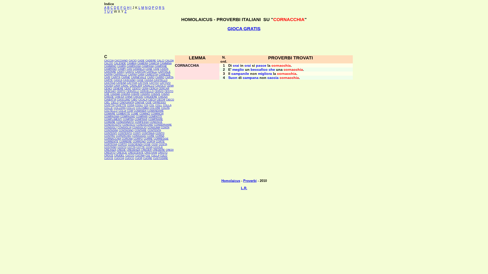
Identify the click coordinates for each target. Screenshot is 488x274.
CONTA (165, 127)
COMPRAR (140, 119)
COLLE (108, 108)
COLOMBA (142, 108)
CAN (129, 68)
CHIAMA (115, 94)
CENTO (136, 88)
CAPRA (132, 74)
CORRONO (139, 141)
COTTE (140, 147)
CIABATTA (110, 99)
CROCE (108, 155)
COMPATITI (155, 116)
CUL (147, 155)
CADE (141, 60)
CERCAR (164, 88)
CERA (145, 88)
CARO (151, 77)
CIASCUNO (123, 99)
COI (146, 105)
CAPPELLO (120, 74)
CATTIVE (143, 82)
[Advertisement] (244, 42)
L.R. (244, 188)
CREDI (170, 149)
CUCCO (129, 155)
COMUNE (109, 122)
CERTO (121, 91)
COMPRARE (155, 119)
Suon (232, 78)
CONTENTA (154, 130)
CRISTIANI (150, 152)
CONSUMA (153, 127)
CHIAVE (155, 94)
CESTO (168, 91)
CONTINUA (148, 133)
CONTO (159, 133)
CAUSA (108, 85)
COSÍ (154, 144)
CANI (156, 68)
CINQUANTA (126, 102)
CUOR (138, 158)
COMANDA (140, 110)
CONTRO (109, 135)
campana (250, 78)
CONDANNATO (125, 122)
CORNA (159, 135)
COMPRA (128, 119)
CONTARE (140, 130)
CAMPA (121, 66)
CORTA (151, 141)
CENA (170, 85)
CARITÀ (115, 77)
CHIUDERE (150, 96)
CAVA (117, 85)
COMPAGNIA (111, 116)
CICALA (142, 99)
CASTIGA (109, 82)
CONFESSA (142, 122)
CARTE (108, 80)
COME (135, 113)
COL (152, 105)
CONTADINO (126, 130)
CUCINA (140, 155)
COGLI (139, 105)
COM (130, 110)
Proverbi (250, 181)
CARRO (159, 77)
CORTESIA (110, 144)
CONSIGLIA (124, 127)
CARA (141, 74)
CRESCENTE (136, 152)
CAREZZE (165, 74)
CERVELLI (132, 91)
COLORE (154, 108)
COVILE (158, 147)
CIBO (134, 99)
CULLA (155, 155)
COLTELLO (111, 110)
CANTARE (110, 71)
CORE (151, 135)
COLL (158, 105)
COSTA (163, 144)
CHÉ (107, 94)
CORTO (122, 144)
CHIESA (119, 96)
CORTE (160, 141)
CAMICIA (154, 63)
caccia (273, 78)
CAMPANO (110, 68)
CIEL (107, 102)
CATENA (121, 82)
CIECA (152, 99)
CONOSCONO (144, 124)
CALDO (108, 63)
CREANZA (110, 149)
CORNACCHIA (112, 138)
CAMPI (122, 68)
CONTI (137, 133)
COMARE (109, 113)
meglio (238, 69)
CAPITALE (164, 71)
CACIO (133, 60)
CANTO (129, 71)
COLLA (167, 105)
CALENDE (120, 63)
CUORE (147, 158)
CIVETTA (109, 105)
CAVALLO (149, 85)
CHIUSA (162, 96)
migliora (265, 74)
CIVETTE (120, 105)
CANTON (140, 71)
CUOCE (108, 158)
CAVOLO (160, 85)
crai (236, 65)
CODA (130, 105)
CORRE (148, 138)
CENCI (108, 88)
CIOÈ (148, 102)
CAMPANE (161, 66)
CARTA (169, 77)
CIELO (115, 102)
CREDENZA (133, 149)
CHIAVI (165, 94)
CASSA (148, 80)
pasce (261, 65)
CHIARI (135, 94)
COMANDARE (155, 110)
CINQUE (140, 102)
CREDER (146, 149)
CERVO (159, 91)
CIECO (170, 99)
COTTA (131, 147)
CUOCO (129, 158)
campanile (240, 74)
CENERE (118, 88)
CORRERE (125, 141)
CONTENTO (125, 133)
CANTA (164, 68)
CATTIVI (154, 82)
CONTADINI (111, 130)
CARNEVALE (138, 77)
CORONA (127, 138)
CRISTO (162, 152)
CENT (127, 88)
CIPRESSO (159, 102)
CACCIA (109, 60)
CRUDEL (119, 155)
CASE (140, 80)
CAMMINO (110, 66)
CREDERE (158, 149)
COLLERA (120, 108)
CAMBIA (131, 63)
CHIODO (138, 96)
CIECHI (161, 99)
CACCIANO (121, 60)
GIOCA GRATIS (244, 28)
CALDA (169, 60)
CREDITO (110, 152)
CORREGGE (161, 138)
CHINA (128, 96)
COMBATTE (123, 113)
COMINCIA (157, 113)
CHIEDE (109, 96)
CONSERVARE (163, 124)
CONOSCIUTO (112, 124)
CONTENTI (110, 133)
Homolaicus (230, 181)
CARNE (125, 77)
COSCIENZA (135, 144)
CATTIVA (132, 82)
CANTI (121, 71)
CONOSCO (128, 124)
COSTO (122, 147)
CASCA (118, 80)
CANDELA (139, 68)
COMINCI (144, 113)
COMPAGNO (127, 116)
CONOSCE (155, 122)
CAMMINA (166, 63)
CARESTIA (151, 74)
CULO (163, 155)
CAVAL (125, 85)
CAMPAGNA (134, 66)
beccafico (259, 69)
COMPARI (142, 116)
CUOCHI (119, 158)
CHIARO (145, 94)
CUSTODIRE (160, 158)
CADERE (150, 60)
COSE (147, 144)
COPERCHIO (123, 135)
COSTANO (110, 147)
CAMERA (142, 63)
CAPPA (108, 74)
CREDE (121, 149)
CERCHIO (110, 91)
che (272, 69)
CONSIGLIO (139, 127)
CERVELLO (147, 91)
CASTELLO (160, 80)
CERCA (153, 88)
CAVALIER (136, 85)
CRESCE (121, 152)
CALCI (160, 60)
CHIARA (125, 94)
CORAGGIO (139, 135)
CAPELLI (151, 71)
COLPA (165, 108)
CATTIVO (165, 82)
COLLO (130, 108)
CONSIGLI (110, 127)
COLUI (122, 110)
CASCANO (129, 80)
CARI (107, 77)
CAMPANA (148, 66)
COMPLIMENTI (113, 119)
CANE (148, 68)
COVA (149, 147)
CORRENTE (111, 141)
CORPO (138, 138)
